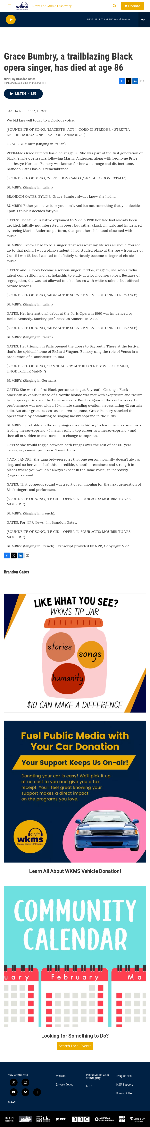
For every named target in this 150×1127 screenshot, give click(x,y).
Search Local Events (75, 1045)
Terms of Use (124, 1093)
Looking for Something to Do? (75, 1036)
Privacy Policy (64, 1084)
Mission (61, 1076)
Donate (134, 6)
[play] (11, 19)
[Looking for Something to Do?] (75, 956)
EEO (89, 1086)
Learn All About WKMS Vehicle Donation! (75, 871)
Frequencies (123, 1076)
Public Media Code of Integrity (98, 1076)
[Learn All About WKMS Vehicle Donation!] (75, 792)
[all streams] (144, 19)
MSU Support (124, 1084)
